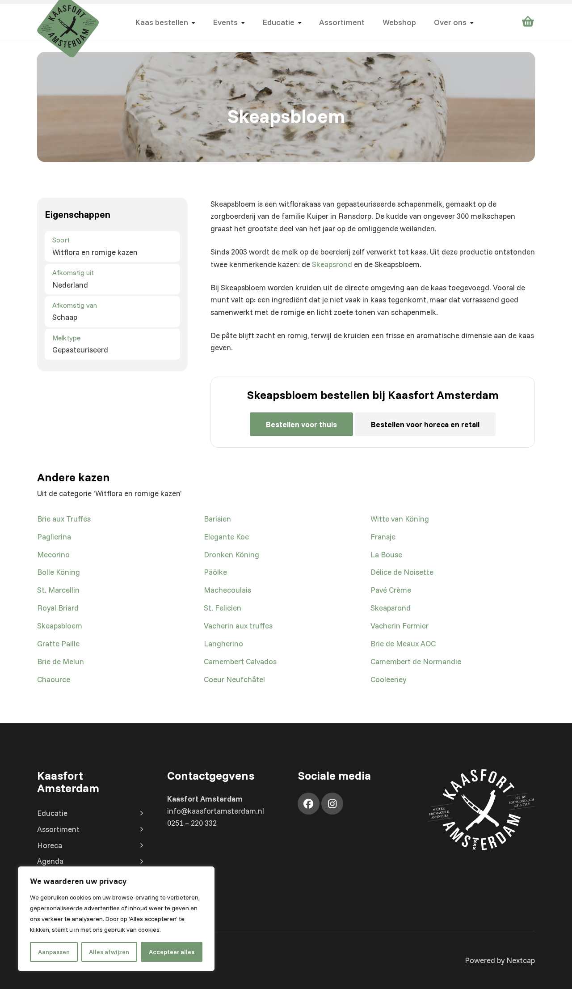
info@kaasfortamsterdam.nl (215, 810)
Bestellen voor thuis (301, 424)
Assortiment (342, 22)
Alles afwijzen (109, 952)
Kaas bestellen (161, 22)
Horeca (49, 845)
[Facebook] (309, 804)
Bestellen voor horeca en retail (425, 424)
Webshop (399, 22)
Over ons (450, 22)
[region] (116, 918)
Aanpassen (54, 952)
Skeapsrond (332, 264)
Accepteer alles (171, 952)
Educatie (278, 22)
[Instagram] (332, 804)
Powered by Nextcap (500, 960)
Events (225, 22)
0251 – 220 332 (192, 823)
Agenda (50, 861)
